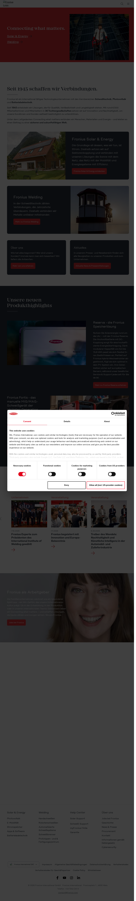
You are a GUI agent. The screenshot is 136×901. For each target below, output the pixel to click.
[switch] (52, 474)
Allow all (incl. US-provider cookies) (105, 485)
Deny (66, 485)
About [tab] (107, 421)
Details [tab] (67, 421)
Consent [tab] (27, 421)
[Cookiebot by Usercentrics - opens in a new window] (113, 414)
